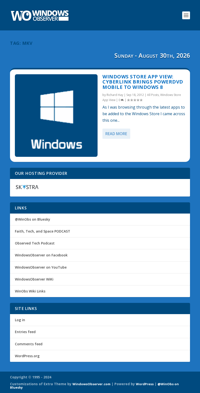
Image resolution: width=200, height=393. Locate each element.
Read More (116, 133)
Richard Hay (115, 95)
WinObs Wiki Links (30, 291)
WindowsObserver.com (91, 384)
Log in (20, 320)
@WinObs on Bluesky (32, 219)
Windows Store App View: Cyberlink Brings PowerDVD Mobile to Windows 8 (142, 82)
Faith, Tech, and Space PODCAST (42, 231)
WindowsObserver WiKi (34, 279)
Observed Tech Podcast (35, 243)
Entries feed (25, 331)
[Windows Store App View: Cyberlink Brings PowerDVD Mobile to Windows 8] (56, 115)
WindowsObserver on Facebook (41, 255)
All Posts (153, 95)
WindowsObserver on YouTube (41, 267)
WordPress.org (27, 356)
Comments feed (28, 344)
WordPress (145, 384)
